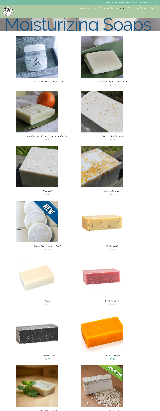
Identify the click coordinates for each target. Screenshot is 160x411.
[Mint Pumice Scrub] (37, 367)
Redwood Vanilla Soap (112, 136)
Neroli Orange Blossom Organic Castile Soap (48, 136)
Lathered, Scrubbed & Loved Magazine (137, 2)
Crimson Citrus (112, 300)
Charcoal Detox (47, 355)
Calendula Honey (112, 191)
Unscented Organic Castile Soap (112, 81)
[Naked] (37, 257)
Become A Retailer (119, 2)
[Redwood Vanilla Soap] (102, 93)
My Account (109, 2)
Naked (48, 300)
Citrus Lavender (112, 355)
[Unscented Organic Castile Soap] (102, 38)
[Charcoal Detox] (37, 312)
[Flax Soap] (37, 147)
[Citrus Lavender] (102, 312)
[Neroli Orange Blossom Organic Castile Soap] (37, 93)
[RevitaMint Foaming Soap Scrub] (37, 38)
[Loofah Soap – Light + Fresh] (37, 202)
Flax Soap (47, 191)
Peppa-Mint (112, 246)
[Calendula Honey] (102, 147)
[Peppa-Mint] (102, 202)
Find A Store (153, 2)
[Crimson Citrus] (102, 257)
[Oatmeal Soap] (102, 367)
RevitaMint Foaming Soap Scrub (47, 81)
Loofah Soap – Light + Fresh (47, 246)
